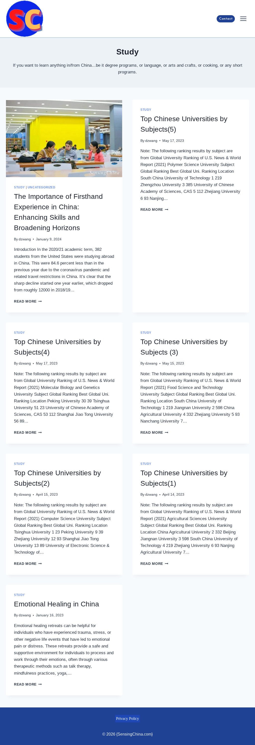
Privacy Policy (127, 718)
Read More (28, 301)
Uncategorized (42, 187)
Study (19, 187)
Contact (226, 18)
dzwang (25, 239)
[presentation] (64, 138)
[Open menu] (243, 18)
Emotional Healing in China (56, 604)
